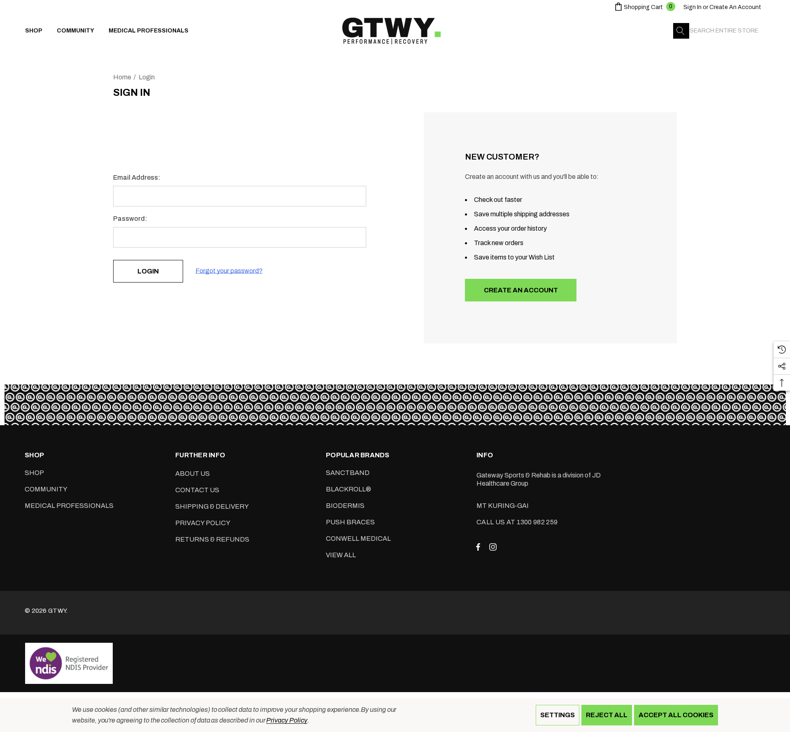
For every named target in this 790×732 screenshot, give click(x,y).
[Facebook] (478, 546)
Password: (130, 218)
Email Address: (136, 177)
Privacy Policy (286, 720)
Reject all (606, 714)
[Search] (681, 31)
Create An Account (735, 7)
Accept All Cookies (676, 714)
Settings (557, 714)
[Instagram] (494, 546)
